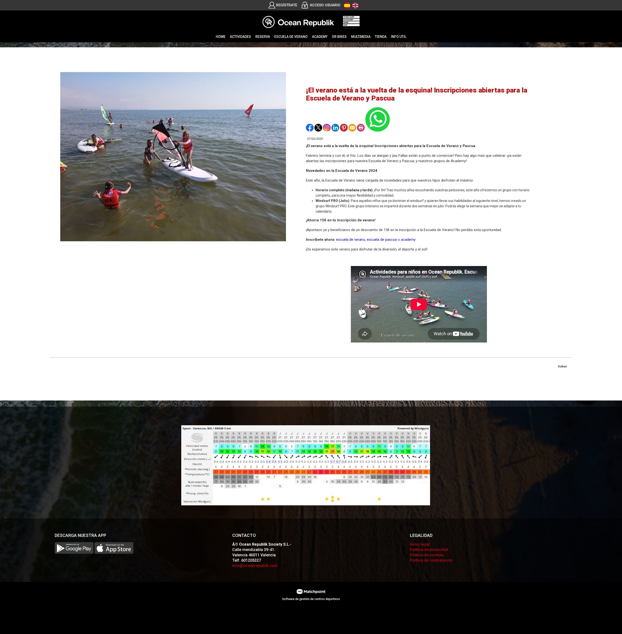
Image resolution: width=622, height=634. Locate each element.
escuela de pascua (382, 239)
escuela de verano (350, 239)
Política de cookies (427, 555)
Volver (562, 366)
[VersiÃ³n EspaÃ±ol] (347, 5)
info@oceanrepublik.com (254, 565)
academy (408, 239)
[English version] (355, 5)
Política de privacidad (429, 549)
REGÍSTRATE (286, 5)
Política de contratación (431, 560)
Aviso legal (420, 544)
